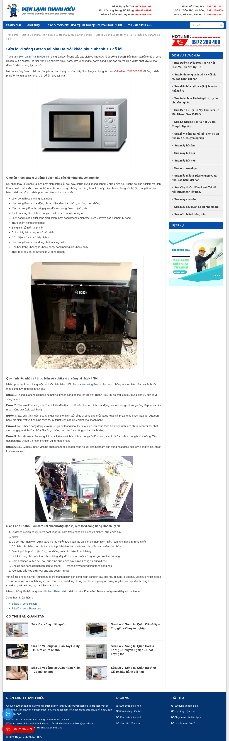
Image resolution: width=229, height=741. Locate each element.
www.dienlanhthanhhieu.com (33, 723)
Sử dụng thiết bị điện (186, 705)
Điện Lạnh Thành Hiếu (31, 56)
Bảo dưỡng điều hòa (131, 711)
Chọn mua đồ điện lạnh (187, 717)
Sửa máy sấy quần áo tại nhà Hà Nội (196, 206)
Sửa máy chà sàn (185, 199)
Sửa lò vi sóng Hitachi (24, 603)
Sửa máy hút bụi (184, 153)
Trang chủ (13, 25)
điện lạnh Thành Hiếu (55, 591)
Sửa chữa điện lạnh (130, 717)
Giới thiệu (34, 25)
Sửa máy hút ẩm (184, 145)
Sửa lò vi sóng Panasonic (27, 608)
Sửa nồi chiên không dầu (190, 214)
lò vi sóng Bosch (91, 384)
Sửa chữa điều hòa (130, 705)
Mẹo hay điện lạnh (184, 711)
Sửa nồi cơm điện (185, 168)
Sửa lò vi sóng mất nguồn (48, 624)
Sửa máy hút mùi (185, 160)
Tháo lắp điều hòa (129, 723)
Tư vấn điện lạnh (140, 25)
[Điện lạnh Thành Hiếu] (41, 10)
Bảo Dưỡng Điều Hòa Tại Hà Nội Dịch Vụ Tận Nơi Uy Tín (85, 25)
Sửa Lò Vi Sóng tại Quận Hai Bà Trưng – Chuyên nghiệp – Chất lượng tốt (132, 650)
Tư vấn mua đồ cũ (184, 723)
